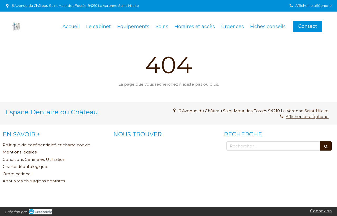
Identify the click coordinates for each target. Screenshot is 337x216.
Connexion (321, 210)
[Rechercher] (326, 146)
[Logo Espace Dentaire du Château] (16, 30)
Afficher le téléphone (313, 6)
